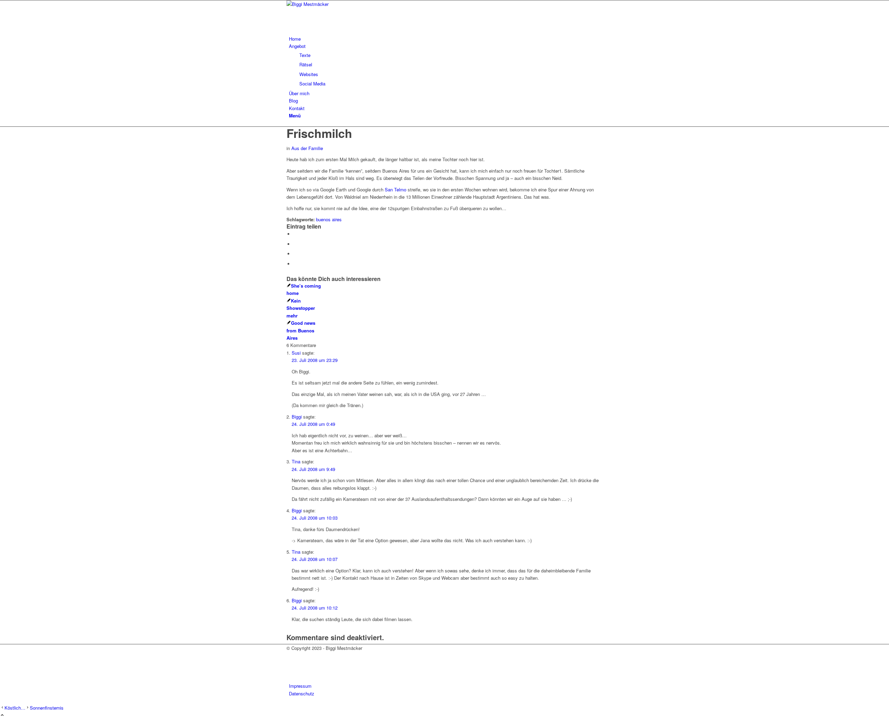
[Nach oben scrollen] (2, 715)
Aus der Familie (307, 148)
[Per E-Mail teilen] (295, 264)
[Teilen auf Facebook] (295, 234)
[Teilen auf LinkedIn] (295, 253)
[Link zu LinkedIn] (290, 671)
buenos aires (329, 219)
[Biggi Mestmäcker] (338, 4)
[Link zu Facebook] (290, 655)
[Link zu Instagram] (290, 663)
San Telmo (395, 189)
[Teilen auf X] (295, 244)
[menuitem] (446, 38)
